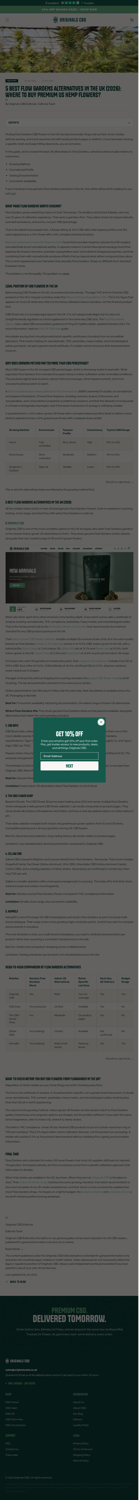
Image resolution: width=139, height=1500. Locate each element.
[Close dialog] (100, 722)
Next (68, 766)
